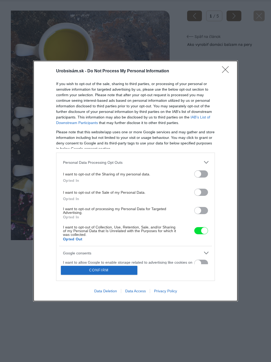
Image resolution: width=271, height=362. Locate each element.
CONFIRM (99, 270)
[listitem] (135, 162)
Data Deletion (105, 291)
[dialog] (135, 181)
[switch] (201, 174)
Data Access (135, 291)
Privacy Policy (165, 291)
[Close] (227, 71)
